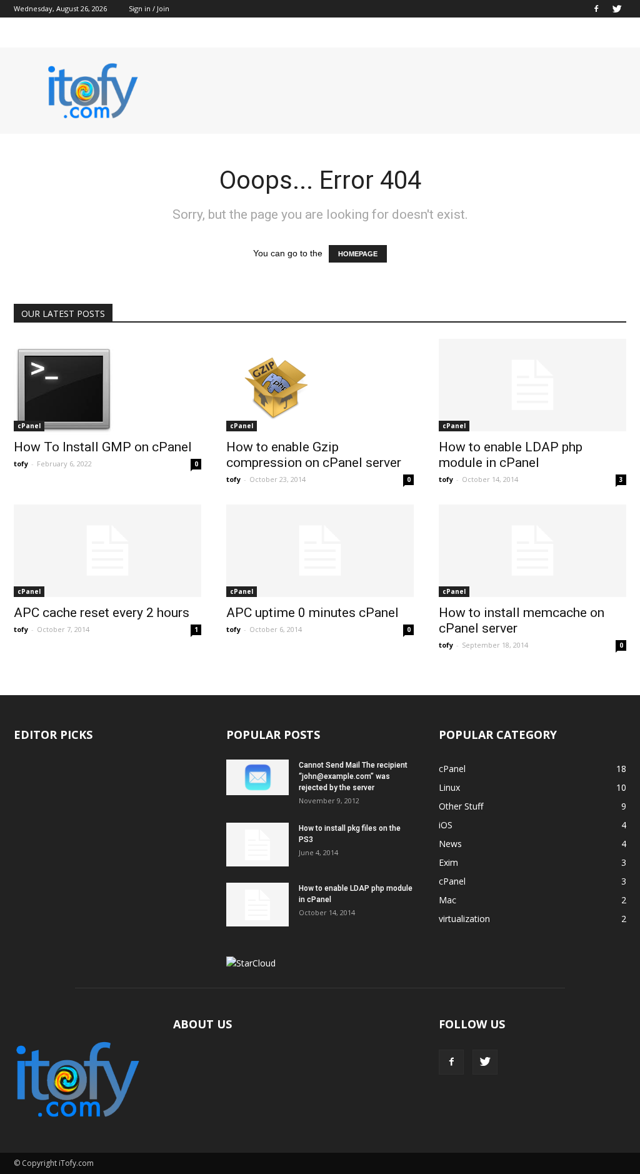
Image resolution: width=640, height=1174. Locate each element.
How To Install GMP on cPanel (103, 446)
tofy (21, 463)
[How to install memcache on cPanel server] (532, 550)
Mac (447, 900)
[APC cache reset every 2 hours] (107, 550)
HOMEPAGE (358, 254)
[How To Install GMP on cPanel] (107, 389)
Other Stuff (461, 806)
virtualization (464, 919)
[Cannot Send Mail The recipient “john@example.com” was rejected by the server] (257, 777)
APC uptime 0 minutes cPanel (312, 612)
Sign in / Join (149, 8)
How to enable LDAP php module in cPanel (510, 454)
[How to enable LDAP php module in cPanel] (532, 385)
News (450, 844)
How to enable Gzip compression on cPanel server (313, 454)
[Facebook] (596, 8)
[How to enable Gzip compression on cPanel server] (320, 389)
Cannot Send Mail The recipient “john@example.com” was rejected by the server (353, 776)
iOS (445, 825)
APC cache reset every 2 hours (101, 612)
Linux (449, 787)
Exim (448, 862)
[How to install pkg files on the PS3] (257, 844)
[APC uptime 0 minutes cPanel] (320, 550)
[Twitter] (617, 8)
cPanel (29, 425)
